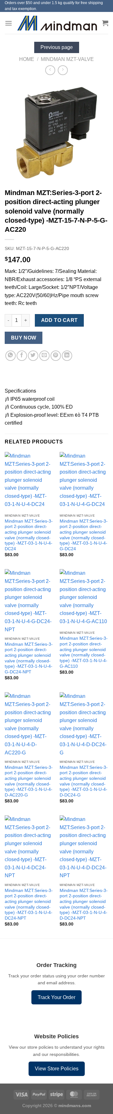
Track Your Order (56, 997)
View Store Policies (56, 1068)
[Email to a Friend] (44, 356)
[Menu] (8, 23)
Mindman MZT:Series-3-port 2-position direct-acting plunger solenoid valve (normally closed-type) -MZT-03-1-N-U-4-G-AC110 (84, 652)
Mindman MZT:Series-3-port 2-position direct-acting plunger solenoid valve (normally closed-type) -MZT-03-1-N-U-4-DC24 (29, 535)
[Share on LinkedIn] (67, 356)
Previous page (56, 47)
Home (26, 59)
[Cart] (105, 23)
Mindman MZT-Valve (67, 59)
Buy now (23, 337)
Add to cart (59, 320)
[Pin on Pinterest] (56, 356)
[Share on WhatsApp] (10, 356)
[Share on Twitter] (33, 356)
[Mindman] (57, 23)
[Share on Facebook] (22, 356)
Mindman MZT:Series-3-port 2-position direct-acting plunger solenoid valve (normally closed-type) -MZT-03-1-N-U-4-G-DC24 (84, 535)
